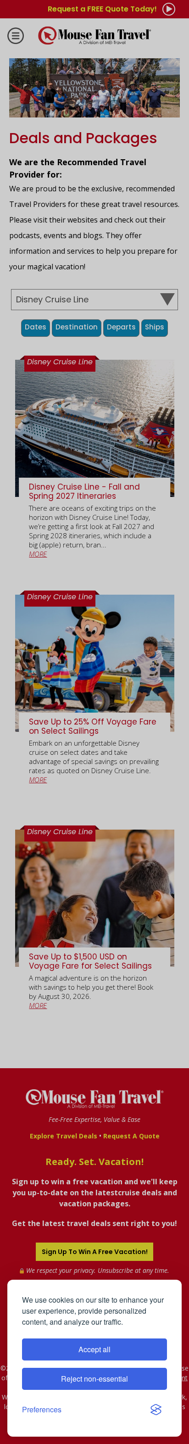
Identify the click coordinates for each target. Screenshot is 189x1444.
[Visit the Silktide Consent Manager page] (156, 1410)
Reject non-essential (94, 1378)
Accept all (94, 1349)
